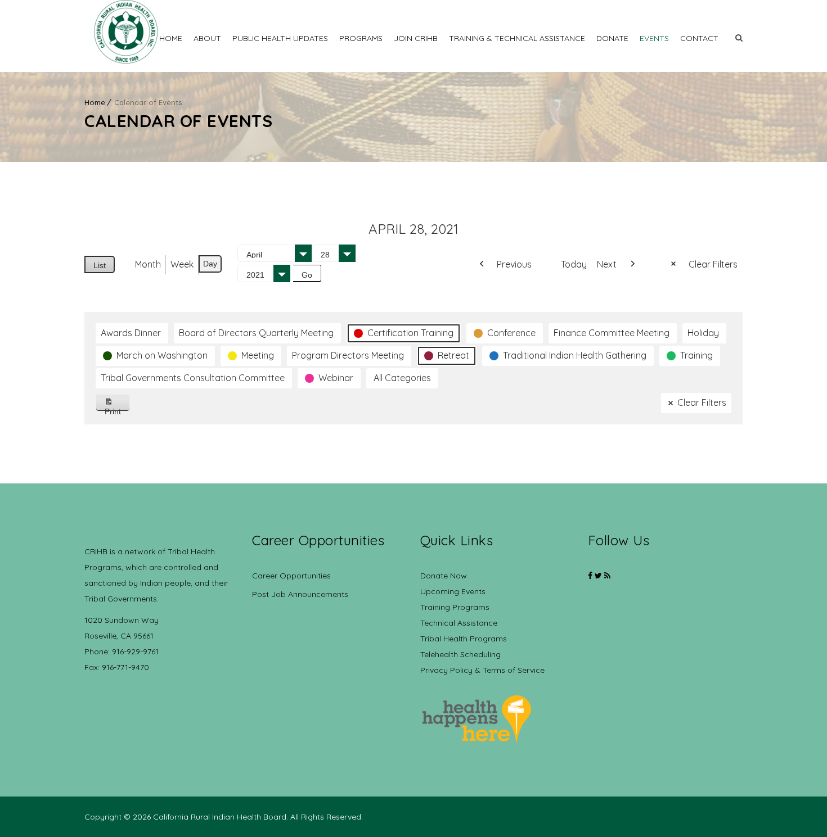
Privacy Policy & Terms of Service (482, 670)
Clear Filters (713, 264)
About (207, 38)
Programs (361, 38)
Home (170, 38)
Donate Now (443, 576)
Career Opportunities (291, 576)
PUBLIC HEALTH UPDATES (280, 38)
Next (607, 264)
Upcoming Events (453, 591)
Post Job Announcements (300, 594)
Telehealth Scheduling (460, 654)
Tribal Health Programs (463, 639)
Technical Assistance (458, 623)
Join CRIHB (416, 38)
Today (574, 264)
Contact (699, 38)
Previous (514, 264)
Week (182, 264)
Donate (612, 38)
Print (117, 408)
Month (148, 264)
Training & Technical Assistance (517, 38)
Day (210, 263)
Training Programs (454, 607)
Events (654, 38)
